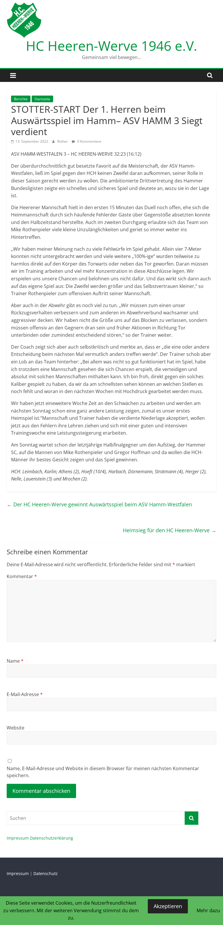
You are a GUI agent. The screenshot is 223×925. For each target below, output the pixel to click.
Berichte (21, 98)
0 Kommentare (88, 141)
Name (15, 661)
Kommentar (22, 576)
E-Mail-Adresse (25, 694)
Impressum (18, 838)
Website (15, 728)
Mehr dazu (208, 910)
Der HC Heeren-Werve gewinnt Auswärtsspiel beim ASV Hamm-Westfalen (99, 504)
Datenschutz (45, 873)
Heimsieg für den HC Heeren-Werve (169, 530)
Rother (63, 141)
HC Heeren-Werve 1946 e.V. (111, 46)
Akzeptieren (168, 906)
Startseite (42, 98)
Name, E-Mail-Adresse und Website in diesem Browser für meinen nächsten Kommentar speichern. (103, 772)
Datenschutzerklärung (51, 838)
